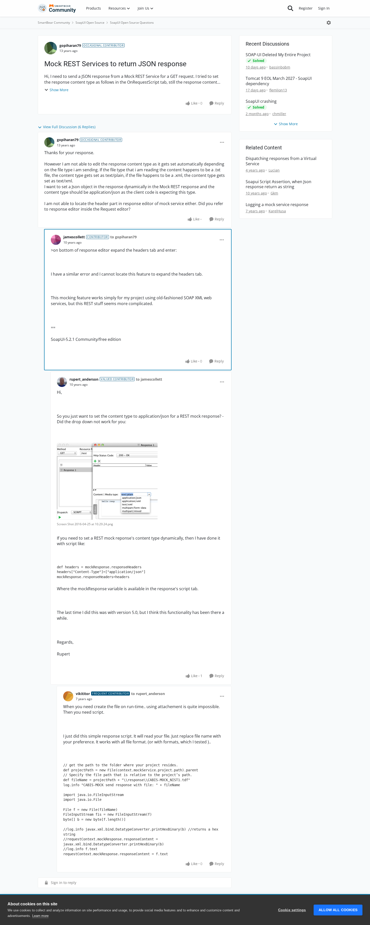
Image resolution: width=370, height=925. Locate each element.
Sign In (324, 8)
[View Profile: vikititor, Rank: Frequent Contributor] (68, 696)
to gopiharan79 (123, 237)
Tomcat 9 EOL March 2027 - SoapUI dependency (279, 81)
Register (306, 8)
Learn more (40, 916)
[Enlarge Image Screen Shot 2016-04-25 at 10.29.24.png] (107, 481)
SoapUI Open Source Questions (132, 22)
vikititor (83, 693)
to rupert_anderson (148, 693)
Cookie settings (292, 910)
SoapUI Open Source (90, 22)
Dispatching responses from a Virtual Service (281, 161)
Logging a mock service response (277, 204)
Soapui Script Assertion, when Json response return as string (278, 184)
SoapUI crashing (261, 101)
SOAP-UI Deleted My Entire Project (278, 54)
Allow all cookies (338, 910)
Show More (59, 89)
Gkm (274, 193)
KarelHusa (277, 211)
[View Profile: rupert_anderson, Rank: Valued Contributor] (62, 382)
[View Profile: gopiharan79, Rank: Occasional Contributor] (50, 48)
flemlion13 (278, 90)
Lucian (274, 170)
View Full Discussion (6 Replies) (69, 126)
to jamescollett (149, 379)
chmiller (279, 113)
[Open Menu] (328, 22)
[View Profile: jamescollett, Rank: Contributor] (56, 240)
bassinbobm (279, 67)
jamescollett (74, 237)
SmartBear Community (54, 22)
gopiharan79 (70, 45)
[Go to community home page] (57, 8)
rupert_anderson (83, 379)
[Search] (290, 8)
